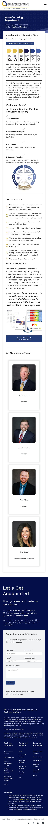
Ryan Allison (24, 500)
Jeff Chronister (24, 396)
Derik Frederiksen (24, 448)
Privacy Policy (8, 729)
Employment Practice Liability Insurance (8, 771)
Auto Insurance (37, 761)
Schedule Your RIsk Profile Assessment (20, 43)
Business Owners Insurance (8, 753)
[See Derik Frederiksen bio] (24, 430)
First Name (10, 650)
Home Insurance (37, 757)
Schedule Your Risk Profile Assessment (24, 338)
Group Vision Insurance (22, 767)
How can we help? (12, 666)
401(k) (20, 751)
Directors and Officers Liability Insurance (8, 779)
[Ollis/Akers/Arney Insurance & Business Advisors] (16, 5)
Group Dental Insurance (22, 762)
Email (8, 658)
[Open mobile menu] (45, 5)
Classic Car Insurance (36, 765)
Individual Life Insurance (37, 771)
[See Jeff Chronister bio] (24, 377)
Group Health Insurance (22, 756)
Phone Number (29, 658)
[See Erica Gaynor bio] (24, 534)
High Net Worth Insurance (37, 752)
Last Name (27, 650)
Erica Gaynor (24, 552)
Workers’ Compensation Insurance (8, 763)
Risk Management (9, 757)
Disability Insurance (21, 773)
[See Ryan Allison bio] (24, 482)
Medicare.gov (24, 799)
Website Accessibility (18, 729)
